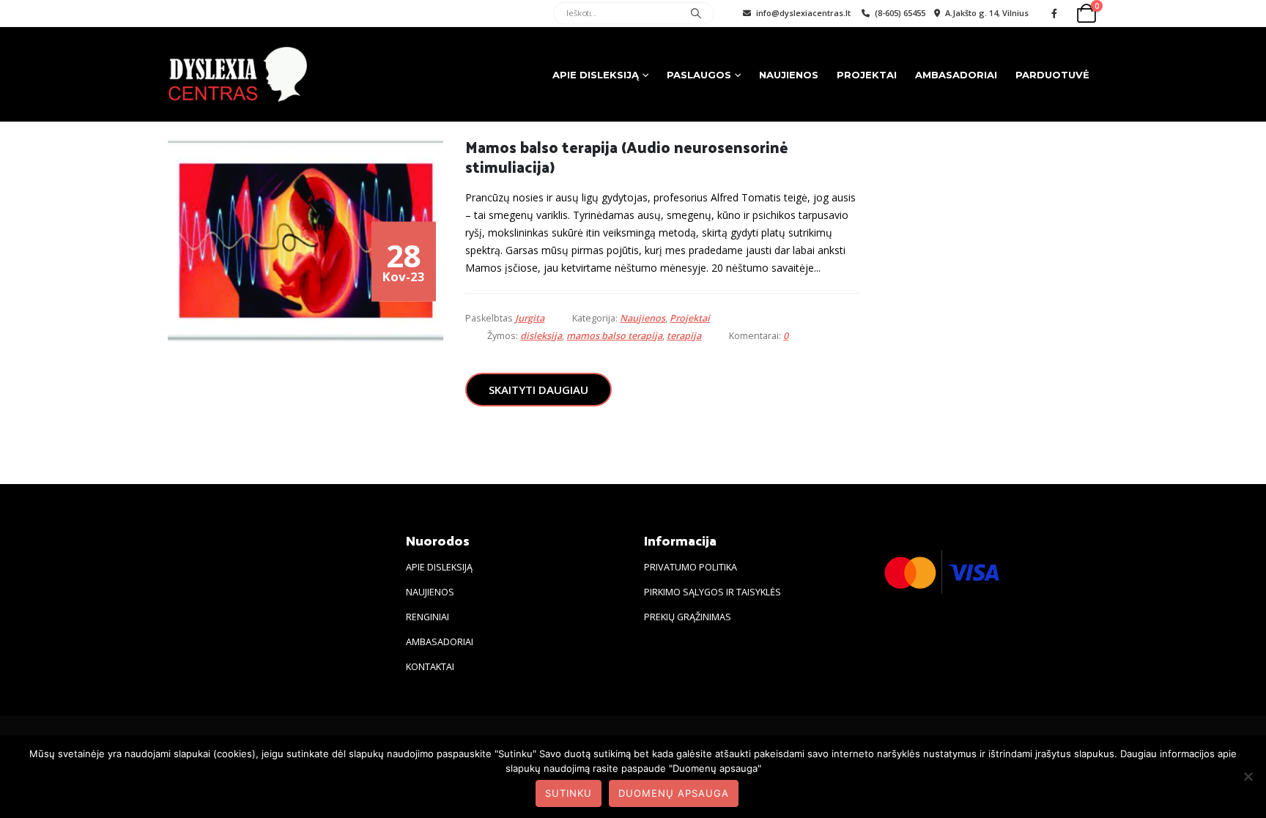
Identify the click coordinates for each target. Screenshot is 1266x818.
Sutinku (568, 793)
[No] (1247, 776)
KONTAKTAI (430, 667)
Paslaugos (699, 75)
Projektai (867, 75)
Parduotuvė (1052, 75)
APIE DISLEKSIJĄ (439, 567)
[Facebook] (1054, 13)
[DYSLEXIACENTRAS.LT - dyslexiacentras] (237, 74)
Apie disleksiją (595, 75)
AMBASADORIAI (439, 642)
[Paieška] (696, 13)
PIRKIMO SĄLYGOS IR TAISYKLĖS (712, 592)
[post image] (305, 240)
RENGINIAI (427, 617)
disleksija (541, 336)
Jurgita (529, 318)
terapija (684, 336)
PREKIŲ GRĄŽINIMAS (687, 617)
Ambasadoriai (956, 75)
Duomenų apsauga (673, 793)
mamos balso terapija (614, 336)
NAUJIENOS (430, 592)
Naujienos (788, 75)
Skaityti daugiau (538, 389)
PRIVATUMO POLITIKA (690, 567)
